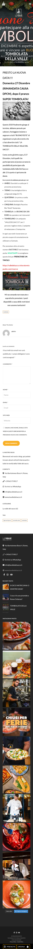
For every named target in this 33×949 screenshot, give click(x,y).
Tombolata (5, 312)
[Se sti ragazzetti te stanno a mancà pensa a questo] (16, 693)
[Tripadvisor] (11, 575)
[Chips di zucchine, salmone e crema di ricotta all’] (16, 894)
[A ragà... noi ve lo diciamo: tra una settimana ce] (16, 779)
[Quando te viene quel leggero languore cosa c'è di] (16, 837)
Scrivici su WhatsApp (13, 486)
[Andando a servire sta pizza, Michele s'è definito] (16, 751)
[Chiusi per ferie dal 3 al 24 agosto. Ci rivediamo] (16, 722)
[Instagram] (7, 575)
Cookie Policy (20, 941)
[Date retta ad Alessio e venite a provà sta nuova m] (16, 808)
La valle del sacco (22, 62)
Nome (5, 389)
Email (5, 402)
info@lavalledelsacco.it (13, 492)
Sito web (6, 415)
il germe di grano (7, 520)
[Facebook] (4, 575)
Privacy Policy (13, 941)
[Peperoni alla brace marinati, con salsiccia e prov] (16, 866)
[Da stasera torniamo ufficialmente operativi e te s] (16, 636)
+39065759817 (11, 481)
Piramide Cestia (16, 520)
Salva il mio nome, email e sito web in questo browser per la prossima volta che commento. (15, 431)
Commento (7, 364)
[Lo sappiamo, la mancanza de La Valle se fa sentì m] (16, 664)
